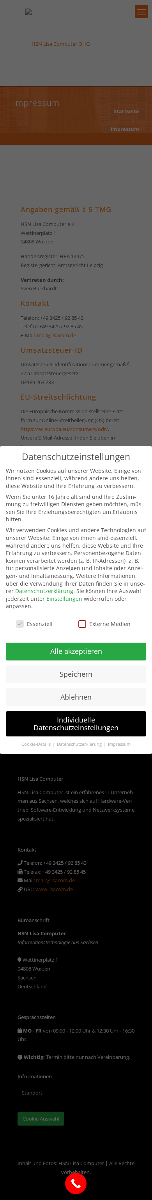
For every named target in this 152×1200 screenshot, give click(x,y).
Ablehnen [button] (76, 697)
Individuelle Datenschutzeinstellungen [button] (76, 723)
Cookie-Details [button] (36, 744)
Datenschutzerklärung (44, 591)
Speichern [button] (76, 674)
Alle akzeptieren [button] (76, 651)
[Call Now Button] (76, 1183)
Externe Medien (110, 624)
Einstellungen (64, 598)
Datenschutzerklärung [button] (80, 744)
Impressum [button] (119, 744)
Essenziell (40, 624)
